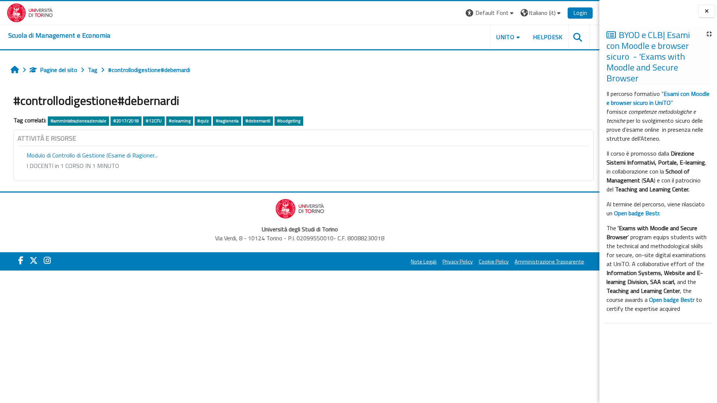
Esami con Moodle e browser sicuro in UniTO (658, 98)
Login (580, 12)
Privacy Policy (458, 261)
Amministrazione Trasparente (549, 261)
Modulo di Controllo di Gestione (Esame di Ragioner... (92, 155)
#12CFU (154, 120)
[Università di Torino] (30, 11)
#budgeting (288, 120)
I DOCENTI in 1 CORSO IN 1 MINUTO (73, 165)
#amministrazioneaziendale (78, 120)
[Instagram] (47, 260)
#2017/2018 (126, 120)
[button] (490, 13)
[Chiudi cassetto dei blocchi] (706, 11)
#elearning (179, 120)
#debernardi (257, 120)
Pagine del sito (58, 69)
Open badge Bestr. (637, 213)
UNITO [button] (505, 36)
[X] (34, 260)
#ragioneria (227, 120)
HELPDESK (548, 36)
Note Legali (424, 261)
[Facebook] (21, 260)
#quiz (203, 120)
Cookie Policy (494, 261)
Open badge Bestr (672, 299)
